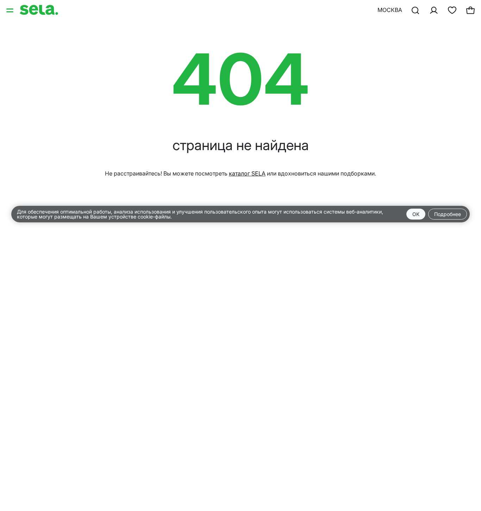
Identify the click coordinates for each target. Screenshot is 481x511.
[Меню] (10, 10)
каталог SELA (247, 173)
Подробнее (447, 214)
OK (415, 214)
